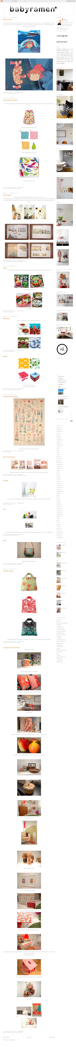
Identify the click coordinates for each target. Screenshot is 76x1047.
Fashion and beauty (12, 564)
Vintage (19, 564)
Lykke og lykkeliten (62, 388)
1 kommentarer (20, 92)
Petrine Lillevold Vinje (61, 650)
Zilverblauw (60, 384)
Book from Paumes (9, 457)
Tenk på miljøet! (8, 571)
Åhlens (34, 152)
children (10, 93)
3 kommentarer (20, 534)
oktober (58, 442)
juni (57, 450)
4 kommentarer (20, 1031)
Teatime (5, 480)
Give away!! (62, 552)
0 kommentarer (20, 187)
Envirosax (28, 639)
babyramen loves (68, 55)
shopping (18, 389)
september (59, 431)
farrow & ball (63, 570)
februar (58, 437)
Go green (70, 50)
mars (58, 435)
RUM (58, 653)
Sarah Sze (59, 655)
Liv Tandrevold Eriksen (61, 639)
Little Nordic (59, 638)
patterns (18, 188)
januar (58, 427)
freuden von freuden (61, 631)
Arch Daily (59, 619)
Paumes (27, 472)
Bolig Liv (58, 621)
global (61, 600)
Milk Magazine (60, 645)
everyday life (61, 61)
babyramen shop (63, 57)
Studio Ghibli (18, 23)
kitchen (14, 188)
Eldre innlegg (52, 1037)
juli (57, 448)
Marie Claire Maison (61, 641)
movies (16, 93)
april (57, 454)
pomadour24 (34, 200)
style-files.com (61, 376)
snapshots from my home (11, 647)
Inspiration (20, 261)
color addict (63, 578)
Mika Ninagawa (60, 643)
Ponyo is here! (7, 19)
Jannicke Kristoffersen (61, 634)
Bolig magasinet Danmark (62, 623)
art (8, 351)
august (58, 433)
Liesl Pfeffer (59, 636)
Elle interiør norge (60, 628)
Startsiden (29, 1037)
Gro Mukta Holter (60, 633)
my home (16, 1032)
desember (59, 429)
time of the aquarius (62, 398)
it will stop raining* (62, 380)
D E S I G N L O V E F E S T (63, 396)
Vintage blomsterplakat (10, 396)
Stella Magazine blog (61, 656)
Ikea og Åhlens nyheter (10, 100)
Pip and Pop (59, 651)
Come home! (7, 195)
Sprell (37, 910)
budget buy (69, 58)
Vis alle (71, 414)
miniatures (12, 351)
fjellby (59, 386)
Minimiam (6, 318)
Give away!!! (62, 545)
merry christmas (63, 563)
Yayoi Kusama (59, 661)
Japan (13, 93)
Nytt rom (58, 648)
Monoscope (26, 499)
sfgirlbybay (60, 378)
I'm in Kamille (63, 608)
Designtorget (48, 639)
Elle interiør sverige (61, 629)
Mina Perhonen (60, 646)
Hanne (64, 19)
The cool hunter (60, 660)
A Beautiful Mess (61, 382)
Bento (5, 268)
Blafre (5, 356)
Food (12, 504)
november (59, 441)
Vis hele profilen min (61, 30)
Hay (4, 509)
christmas (67, 60)
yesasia (39, 200)
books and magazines (13, 261)
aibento (33, 289)
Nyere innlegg (6, 1037)
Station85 (34, 561)
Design (9, 389)
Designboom (59, 626)
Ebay (4, 540)
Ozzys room (63, 593)
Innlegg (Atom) (12, 1039)
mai (57, 452)
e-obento (30, 308)
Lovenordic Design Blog (63, 406)
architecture (70, 54)
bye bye (57, 560)
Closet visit (59, 624)
